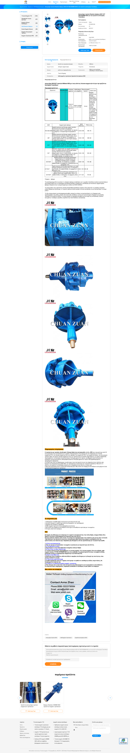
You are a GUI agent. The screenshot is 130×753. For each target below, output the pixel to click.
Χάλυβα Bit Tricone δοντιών (29, 19)
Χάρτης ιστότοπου (24, 733)
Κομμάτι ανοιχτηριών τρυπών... (29, 32)
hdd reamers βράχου (29, 26)
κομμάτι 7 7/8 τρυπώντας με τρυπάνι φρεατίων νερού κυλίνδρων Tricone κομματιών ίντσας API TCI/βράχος (42, 734)
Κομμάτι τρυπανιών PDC (29, 35)
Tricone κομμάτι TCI (29, 16)
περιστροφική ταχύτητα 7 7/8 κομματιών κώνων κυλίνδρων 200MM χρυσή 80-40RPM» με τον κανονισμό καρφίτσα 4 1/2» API (62, 734)
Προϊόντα (22, 727)
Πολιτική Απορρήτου (25, 737)
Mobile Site (22, 735)
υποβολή (53, 664)
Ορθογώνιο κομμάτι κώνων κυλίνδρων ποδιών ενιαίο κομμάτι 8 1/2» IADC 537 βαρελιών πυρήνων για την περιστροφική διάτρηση (61, 727)
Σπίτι (21, 725)
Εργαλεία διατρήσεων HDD (81, 637)
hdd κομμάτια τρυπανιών (66, 637)
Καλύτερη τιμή (85, 50)
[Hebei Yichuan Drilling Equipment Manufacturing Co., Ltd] (25, 2)
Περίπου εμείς (23, 729)
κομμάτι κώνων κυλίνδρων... (29, 23)
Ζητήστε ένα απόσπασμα (104, 2)
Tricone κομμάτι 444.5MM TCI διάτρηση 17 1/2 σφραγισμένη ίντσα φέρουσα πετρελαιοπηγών (61, 741)
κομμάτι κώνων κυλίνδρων (60, 722)
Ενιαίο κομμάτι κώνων (29, 29)
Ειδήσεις (22, 731)
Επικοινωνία (29, 47)
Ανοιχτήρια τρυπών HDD (51, 637)
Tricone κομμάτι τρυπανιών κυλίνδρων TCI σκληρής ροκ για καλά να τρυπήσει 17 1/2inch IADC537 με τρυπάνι (42, 727)
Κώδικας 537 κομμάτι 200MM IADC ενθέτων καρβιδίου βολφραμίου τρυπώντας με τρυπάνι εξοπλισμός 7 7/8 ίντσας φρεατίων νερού (42, 741)
